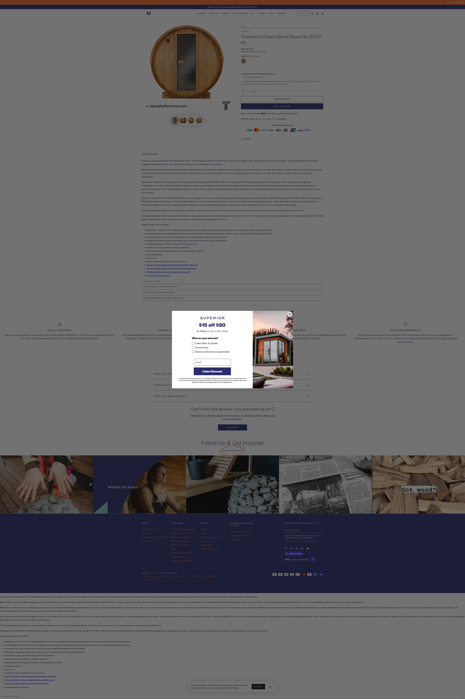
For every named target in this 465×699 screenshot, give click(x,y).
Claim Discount (212, 371)
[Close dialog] (289, 314)
